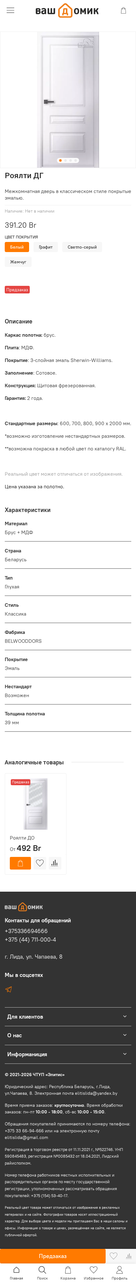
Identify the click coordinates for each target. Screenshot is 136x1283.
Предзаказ (53, 1256)
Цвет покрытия (21, 237)
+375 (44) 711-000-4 (30, 939)
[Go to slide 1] (60, 160)
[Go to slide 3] (70, 160)
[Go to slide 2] (65, 160)
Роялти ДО (22, 837)
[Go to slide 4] (75, 160)
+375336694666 (26, 931)
